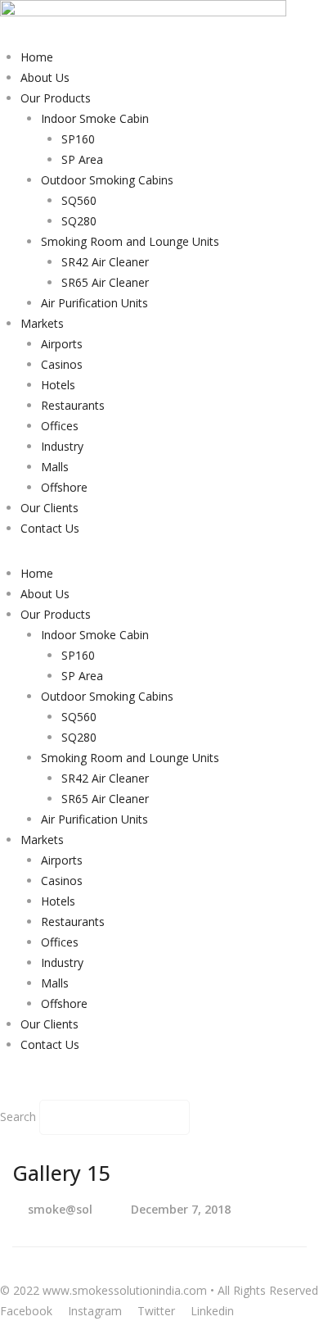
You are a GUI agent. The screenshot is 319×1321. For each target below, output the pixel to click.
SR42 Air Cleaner (105, 262)
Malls (55, 466)
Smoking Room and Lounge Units (130, 241)
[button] (159, 1089)
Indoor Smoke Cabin (95, 118)
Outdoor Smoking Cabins (107, 180)
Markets (42, 323)
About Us (45, 77)
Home (36, 57)
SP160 (78, 139)
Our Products (55, 98)
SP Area (82, 159)
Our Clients (49, 507)
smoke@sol (60, 1209)
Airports (62, 344)
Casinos (62, 364)
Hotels (58, 385)
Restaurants (73, 405)
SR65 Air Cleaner (105, 282)
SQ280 (79, 221)
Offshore (64, 487)
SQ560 (79, 200)
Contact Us (49, 528)
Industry (62, 446)
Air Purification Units (94, 303)
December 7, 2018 (181, 1209)
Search (18, 1116)
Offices (60, 426)
